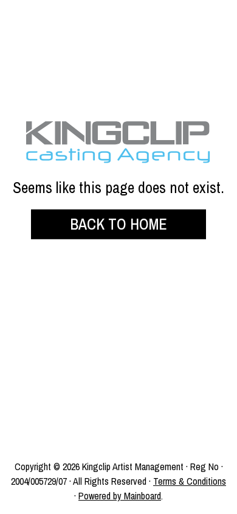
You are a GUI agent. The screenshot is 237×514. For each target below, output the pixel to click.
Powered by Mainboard (119, 495)
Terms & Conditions (189, 481)
